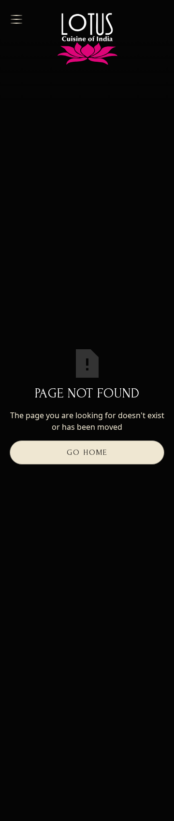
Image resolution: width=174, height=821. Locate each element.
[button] (24, 19)
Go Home (87, 452)
